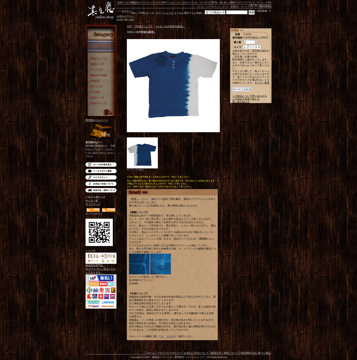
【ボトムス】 (96, 86)
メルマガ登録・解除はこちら (101, 171)
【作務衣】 (95, 80)
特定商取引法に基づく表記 (255, 353)
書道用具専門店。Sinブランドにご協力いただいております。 (101, 269)
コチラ (170, 336)
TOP (129, 26)
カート (225, 6)
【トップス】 (96, 69)
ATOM (108, 210)
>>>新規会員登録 (263, 6)
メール (170, 13)
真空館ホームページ (97, 120)
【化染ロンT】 (97, 97)
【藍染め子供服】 (98, 75)
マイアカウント (213, 6)
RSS (93, 210)
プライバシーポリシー (169, 353)
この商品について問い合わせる (249, 96)
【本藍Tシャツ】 (98, 58)
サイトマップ (247, 6)
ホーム (201, 6)
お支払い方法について (101, 184)
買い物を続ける (241, 101)
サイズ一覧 (92, 200)
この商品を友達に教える (245, 98)
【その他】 (95, 92)
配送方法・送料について (101, 190)
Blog (101, 132)
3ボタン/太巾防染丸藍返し (170, 26)
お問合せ (235, 6)
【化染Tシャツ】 (98, 103)
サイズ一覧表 (262, 82)
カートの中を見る (101, 164)
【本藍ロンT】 (97, 64)
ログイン (126, 11)
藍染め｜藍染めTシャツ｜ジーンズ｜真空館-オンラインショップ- (101, 10)
